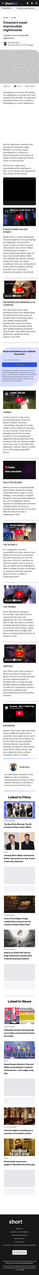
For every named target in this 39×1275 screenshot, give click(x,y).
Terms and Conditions (19, 1235)
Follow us (20, 86)
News (31, 45)
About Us (19, 1228)
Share (8, 86)
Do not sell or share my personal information (19, 1245)
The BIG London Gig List (25, 8)
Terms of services (29, 370)
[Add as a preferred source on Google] (19, 1252)
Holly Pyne (15, 43)
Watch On (8, 296)
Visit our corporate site (26, 1263)
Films (14, 18)
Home (5, 18)
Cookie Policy (19, 1242)
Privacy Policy (19, 1238)
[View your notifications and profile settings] (27, 3)
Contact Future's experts (19, 1232)
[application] (19, 189)
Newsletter (31, 86)
